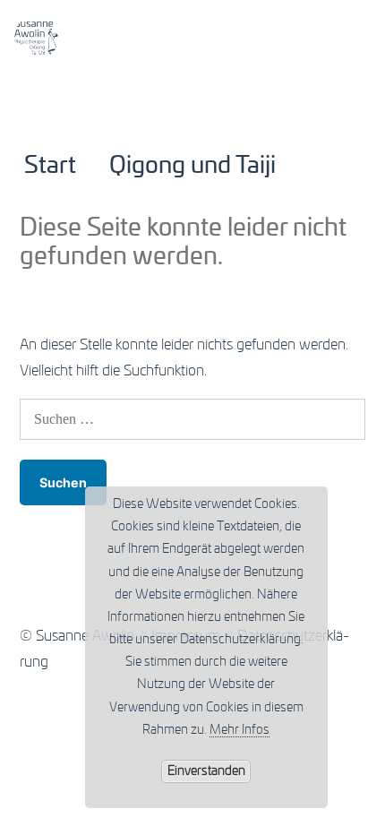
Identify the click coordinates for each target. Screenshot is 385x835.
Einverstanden (206, 771)
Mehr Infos (240, 730)
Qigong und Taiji (192, 166)
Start (50, 166)
